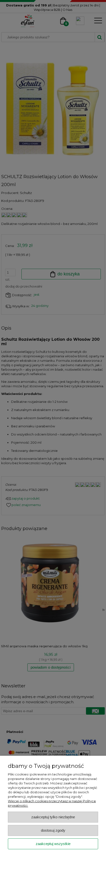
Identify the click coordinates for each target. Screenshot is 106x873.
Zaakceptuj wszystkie (53, 844)
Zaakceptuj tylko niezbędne (53, 817)
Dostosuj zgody (53, 830)
